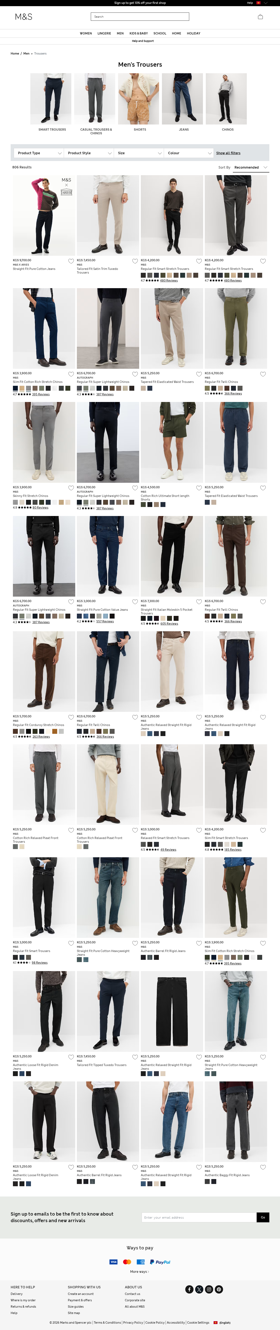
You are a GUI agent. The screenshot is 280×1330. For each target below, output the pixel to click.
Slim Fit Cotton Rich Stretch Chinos (38, 382)
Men (26, 53)
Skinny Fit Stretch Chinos (30, 496)
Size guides (76, 1306)
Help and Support (143, 41)
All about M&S (135, 1306)
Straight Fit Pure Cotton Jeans (34, 269)
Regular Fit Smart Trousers (31, 951)
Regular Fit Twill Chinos (221, 382)
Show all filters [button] (228, 153)
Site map (74, 1313)
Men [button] (120, 33)
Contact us (132, 1294)
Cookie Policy (155, 1322)
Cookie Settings (198, 1322)
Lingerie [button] (104, 33)
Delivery (17, 1294)
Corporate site (135, 1300)
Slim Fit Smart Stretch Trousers (226, 838)
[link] (258, 2)
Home (15, 53)
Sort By (224, 167)
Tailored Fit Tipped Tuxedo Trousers (101, 1065)
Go (263, 1217)
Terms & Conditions (107, 1322)
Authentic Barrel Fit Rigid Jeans (163, 951)
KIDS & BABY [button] (139, 33)
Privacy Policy (133, 1322)
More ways (138, 1271)
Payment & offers (80, 1300)
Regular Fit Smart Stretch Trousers (165, 269)
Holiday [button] (193, 33)
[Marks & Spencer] (24, 17)
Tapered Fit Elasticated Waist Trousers (167, 382)
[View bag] (260, 17)
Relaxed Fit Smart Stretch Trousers (165, 838)
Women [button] (86, 33)
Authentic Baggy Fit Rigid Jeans (227, 1175)
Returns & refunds (23, 1306)
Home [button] (176, 33)
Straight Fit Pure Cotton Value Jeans (102, 610)
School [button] (160, 33)
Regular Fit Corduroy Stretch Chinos (38, 725)
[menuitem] (85, 33)
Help (14, 1313)
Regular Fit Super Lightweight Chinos (103, 382)
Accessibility (176, 1322)
